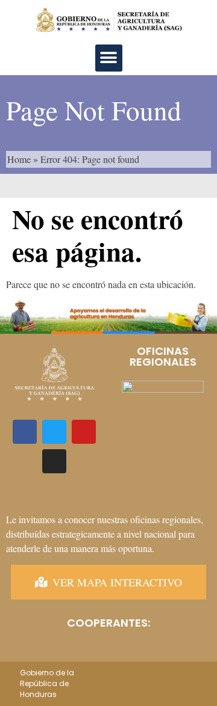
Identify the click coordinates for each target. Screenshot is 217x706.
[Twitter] (54, 432)
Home (19, 159)
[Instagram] (54, 461)
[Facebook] (25, 432)
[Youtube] (84, 432)
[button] (108, 58)
